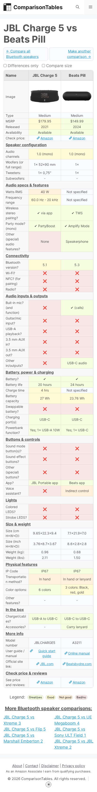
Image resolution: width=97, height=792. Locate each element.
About (17, 766)
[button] (77, 7)
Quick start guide (46, 653)
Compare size (58, 65)
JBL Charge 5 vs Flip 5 (25, 729)
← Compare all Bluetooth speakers (22, 54)
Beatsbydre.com (79, 664)
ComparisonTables (38, 7)
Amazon (46, 138)
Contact (31, 766)
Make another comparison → (79, 54)
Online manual (79, 653)
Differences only (22, 65)
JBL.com (46, 664)
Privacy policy (73, 766)
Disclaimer (50, 766)
